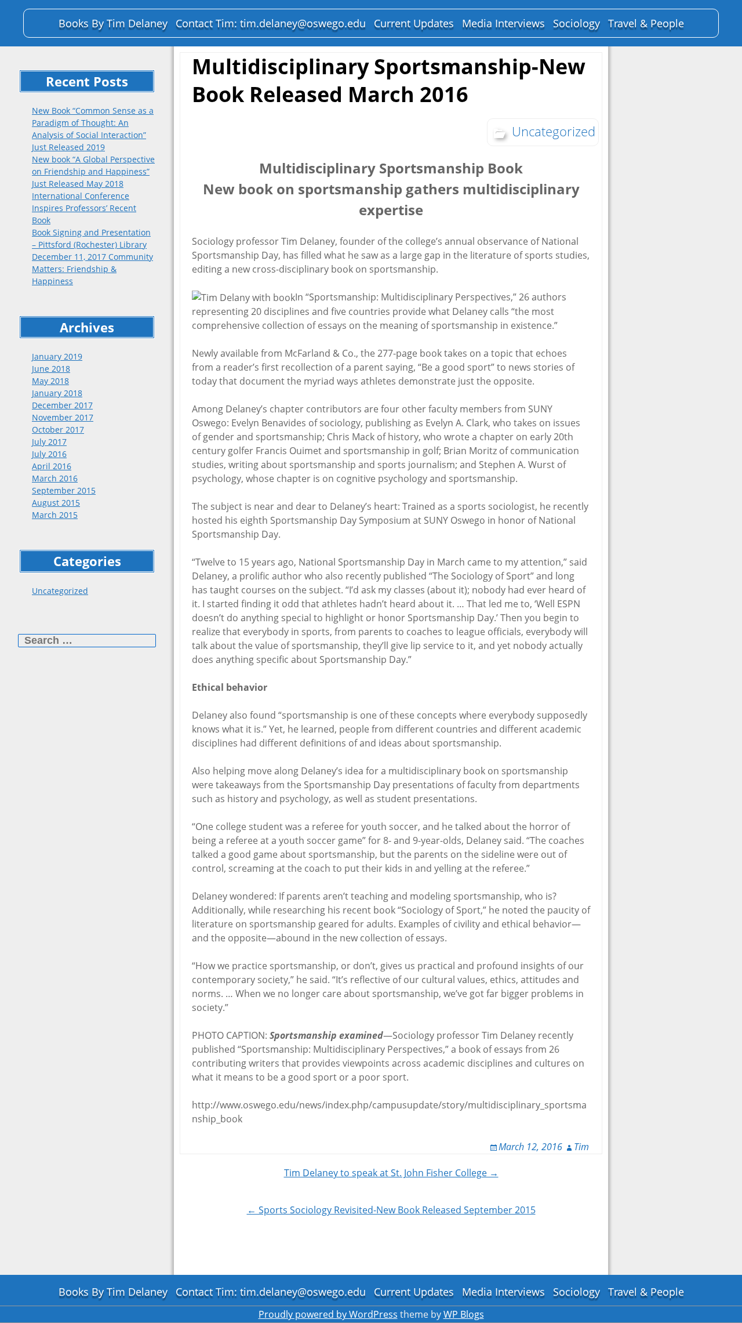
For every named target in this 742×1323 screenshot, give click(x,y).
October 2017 (58, 429)
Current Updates (414, 23)
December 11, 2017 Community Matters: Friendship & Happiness (92, 269)
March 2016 (55, 478)
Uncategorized (60, 590)
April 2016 (51, 466)
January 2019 (57, 356)
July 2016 (49, 453)
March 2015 (55, 514)
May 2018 (50, 380)
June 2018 (51, 368)
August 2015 (56, 502)
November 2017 (62, 417)
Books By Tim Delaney (113, 23)
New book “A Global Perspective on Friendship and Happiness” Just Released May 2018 (93, 171)
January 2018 (57, 392)
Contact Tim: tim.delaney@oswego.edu (271, 23)
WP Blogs (463, 1314)
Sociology (576, 23)
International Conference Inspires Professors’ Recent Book (84, 208)
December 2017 (62, 405)
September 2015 (64, 490)
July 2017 (49, 441)
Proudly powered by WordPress (328, 1314)
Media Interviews (503, 23)
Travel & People (646, 23)
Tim (581, 1146)
